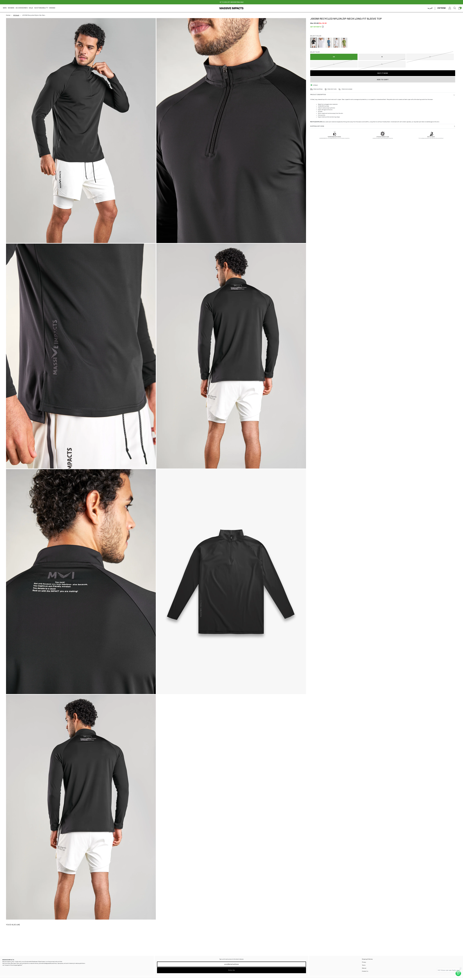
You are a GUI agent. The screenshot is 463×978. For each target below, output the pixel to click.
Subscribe (231, 970)
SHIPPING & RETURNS (317, 126)
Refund (364, 968)
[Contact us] (458, 973)
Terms (363, 965)
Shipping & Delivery (367, 959)
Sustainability (41, 8)
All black (16, 15)
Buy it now (383, 73)
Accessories (22, 8)
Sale (31, 8)
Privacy (364, 962)
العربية (430, 8)
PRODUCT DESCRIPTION (318, 94)
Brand (52, 8)
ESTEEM (442, 8)
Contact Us (365, 971)
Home (8, 15)
